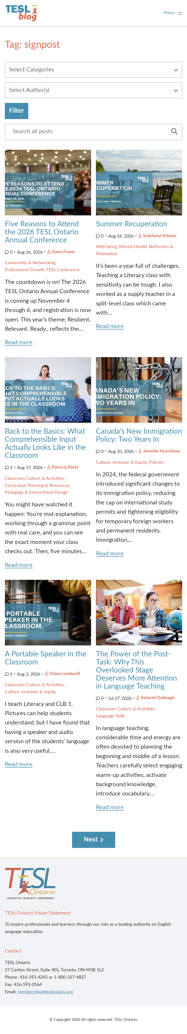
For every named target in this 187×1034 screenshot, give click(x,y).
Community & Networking (30, 263)
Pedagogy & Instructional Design (36, 492)
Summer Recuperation (131, 224)
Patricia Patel (65, 467)
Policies (156, 462)
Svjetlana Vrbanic (160, 236)
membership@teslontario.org (45, 992)
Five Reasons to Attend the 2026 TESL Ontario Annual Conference (42, 232)
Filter (16, 111)
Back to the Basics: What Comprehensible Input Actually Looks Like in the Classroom (45, 443)
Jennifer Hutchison (161, 451)
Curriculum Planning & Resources (37, 485)
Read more (19, 342)
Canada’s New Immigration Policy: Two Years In (139, 435)
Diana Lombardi (64, 674)
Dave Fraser (63, 252)
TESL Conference (63, 270)
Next (91, 839)
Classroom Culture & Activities (34, 478)
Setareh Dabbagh (158, 698)
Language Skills (110, 716)
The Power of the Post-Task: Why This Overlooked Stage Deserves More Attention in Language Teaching (136, 670)
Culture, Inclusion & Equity (121, 462)
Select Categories (31, 70)
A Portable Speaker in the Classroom (45, 658)
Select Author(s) (29, 90)
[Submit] (172, 132)
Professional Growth (24, 270)
